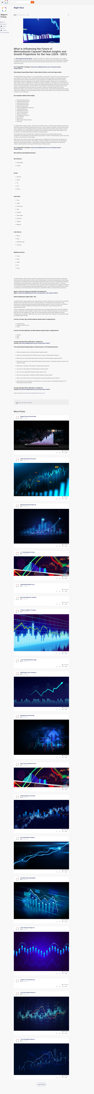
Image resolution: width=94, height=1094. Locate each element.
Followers (4, 30)
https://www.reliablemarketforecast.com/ (35, 393)
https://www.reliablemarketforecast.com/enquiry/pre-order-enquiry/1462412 (38, 293)
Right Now (4, 24)
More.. (66, 452)
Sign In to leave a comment (25, 402)
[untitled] (41, 30)
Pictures (4, 26)
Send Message (5, 32)
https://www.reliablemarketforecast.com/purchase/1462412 (34, 343)
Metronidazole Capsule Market (24, 58)
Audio (3, 28)
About (3, 22)
